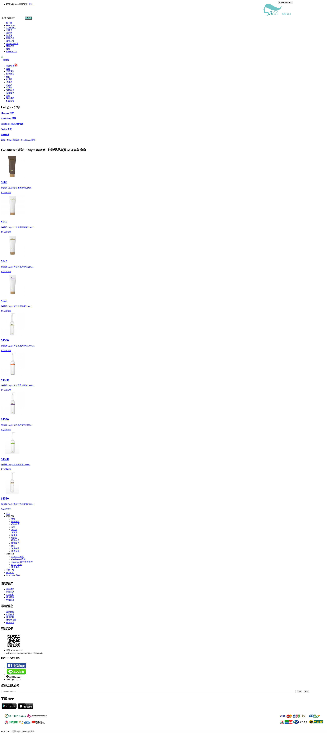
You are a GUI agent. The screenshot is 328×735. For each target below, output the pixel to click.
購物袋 (6, 60)
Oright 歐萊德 (13, 140)
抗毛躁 (9, 79)
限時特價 (10, 66)
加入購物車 (6, 192)
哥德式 (9, 30)
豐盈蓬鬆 (10, 71)
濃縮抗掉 (10, 38)
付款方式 (10, 592)
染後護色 (10, 93)
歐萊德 (9, 33)
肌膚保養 (10, 101)
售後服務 (10, 600)
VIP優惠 (10, 594)
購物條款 (10, 589)
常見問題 (10, 597)
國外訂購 (10, 617)
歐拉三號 (10, 41)
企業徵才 (10, 614)
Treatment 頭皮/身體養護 (12, 124)
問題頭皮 (10, 90)
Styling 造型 (6, 129)
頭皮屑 (9, 85)
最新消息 (10, 622)
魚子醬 (9, 23)
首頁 (3, 140)
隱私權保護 (11, 620)
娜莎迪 (9, 35)
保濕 (8, 77)
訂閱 (299, 692)
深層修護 (10, 98)
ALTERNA (11, 28)
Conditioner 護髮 (8, 118)
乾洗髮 (9, 87)
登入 (31, 4)
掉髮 (8, 49)
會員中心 (10, 573)
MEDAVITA (11, 51)
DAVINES (10, 25)
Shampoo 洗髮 (7, 113)
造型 (8, 95)
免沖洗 (9, 82)
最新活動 (10, 612)
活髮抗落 (10, 46)
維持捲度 (10, 74)
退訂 (306, 692)
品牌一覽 (10, 570)
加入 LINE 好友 (13, 575)
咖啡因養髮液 (12, 43)
